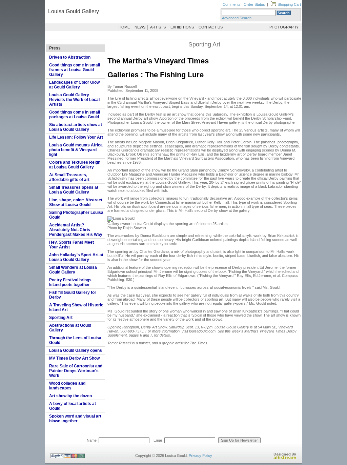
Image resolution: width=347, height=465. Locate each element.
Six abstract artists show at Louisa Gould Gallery (75, 127)
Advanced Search (236, 18)
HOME (124, 27)
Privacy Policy (200, 455)
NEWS (140, 27)
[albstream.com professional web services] (285, 458)
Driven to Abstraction (69, 57)
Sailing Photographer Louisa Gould (76, 215)
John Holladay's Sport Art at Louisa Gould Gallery (76, 257)
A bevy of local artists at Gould (72, 406)
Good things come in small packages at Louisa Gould (74, 114)
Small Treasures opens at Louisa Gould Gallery (73, 190)
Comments (232, 4)
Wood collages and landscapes (67, 385)
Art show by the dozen (70, 395)
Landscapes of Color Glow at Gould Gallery (74, 84)
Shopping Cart (289, 4)
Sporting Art (61, 317)
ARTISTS (158, 27)
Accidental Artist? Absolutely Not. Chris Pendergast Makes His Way (75, 230)
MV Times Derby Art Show (74, 358)
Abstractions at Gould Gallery (70, 327)
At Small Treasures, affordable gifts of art (69, 177)
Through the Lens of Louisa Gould (75, 340)
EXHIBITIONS (182, 27)
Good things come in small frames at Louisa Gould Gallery (74, 70)
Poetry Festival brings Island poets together (70, 282)
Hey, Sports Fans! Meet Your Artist (71, 244)
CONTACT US (211, 27)
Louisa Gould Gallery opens (75, 350)
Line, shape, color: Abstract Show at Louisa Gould (75, 202)
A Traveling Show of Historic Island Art (76, 307)
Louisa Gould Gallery (73, 11)
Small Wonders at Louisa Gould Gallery (73, 270)
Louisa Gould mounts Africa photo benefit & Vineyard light (76, 150)
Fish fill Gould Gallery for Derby (72, 295)
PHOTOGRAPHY (284, 27)
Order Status (254, 4)
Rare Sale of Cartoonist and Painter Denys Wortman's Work (75, 371)
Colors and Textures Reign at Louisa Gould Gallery (74, 164)
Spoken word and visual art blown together (75, 418)
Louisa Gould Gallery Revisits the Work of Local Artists (74, 100)
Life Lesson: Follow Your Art (76, 137)
